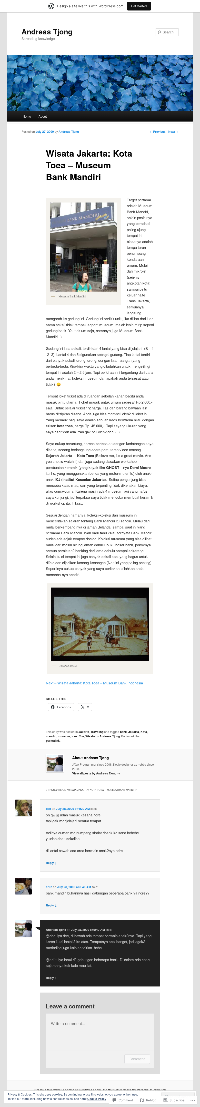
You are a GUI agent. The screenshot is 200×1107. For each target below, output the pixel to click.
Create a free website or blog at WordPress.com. (68, 1090)
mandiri (51, 736)
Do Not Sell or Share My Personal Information (134, 1090)
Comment (137, 1059)
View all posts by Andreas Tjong (96, 773)
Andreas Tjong (46, 31)
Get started (139, 6)
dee (48, 808)
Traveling (97, 732)
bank (123, 732)
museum (64, 736)
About (43, 116)
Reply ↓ (51, 863)
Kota (143, 732)
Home (27, 116)
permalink (53, 740)
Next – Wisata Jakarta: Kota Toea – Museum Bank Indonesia (94, 682)
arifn (49, 887)
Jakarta (84, 732)
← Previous (158, 131)
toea (74, 736)
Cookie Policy (96, 1099)
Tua (81, 736)
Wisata (90, 736)
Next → (173, 131)
